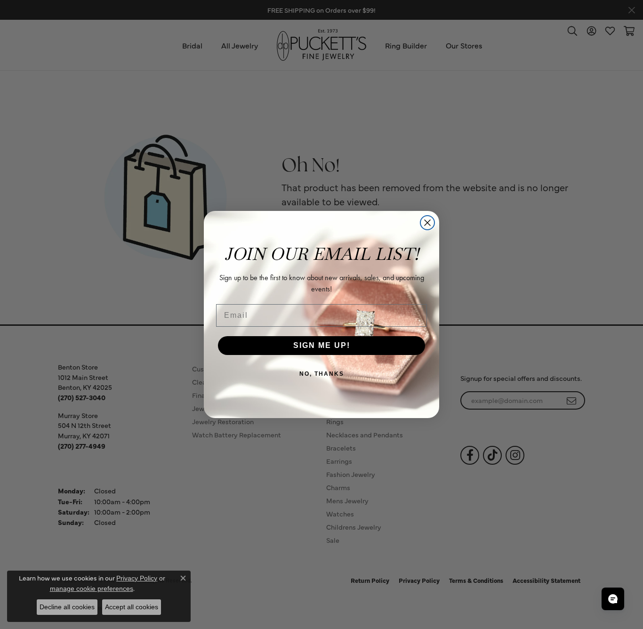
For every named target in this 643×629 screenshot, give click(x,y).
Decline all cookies (67, 607)
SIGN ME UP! (321, 345)
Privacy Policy (136, 578)
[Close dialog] (427, 223)
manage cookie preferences (91, 588)
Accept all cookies (131, 607)
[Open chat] (613, 599)
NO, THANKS (321, 374)
